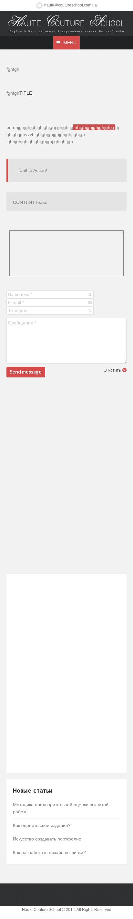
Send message (26, 372)
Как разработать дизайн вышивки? (49, 852)
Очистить (112, 370)
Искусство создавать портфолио (47, 838)
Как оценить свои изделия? (42, 825)
